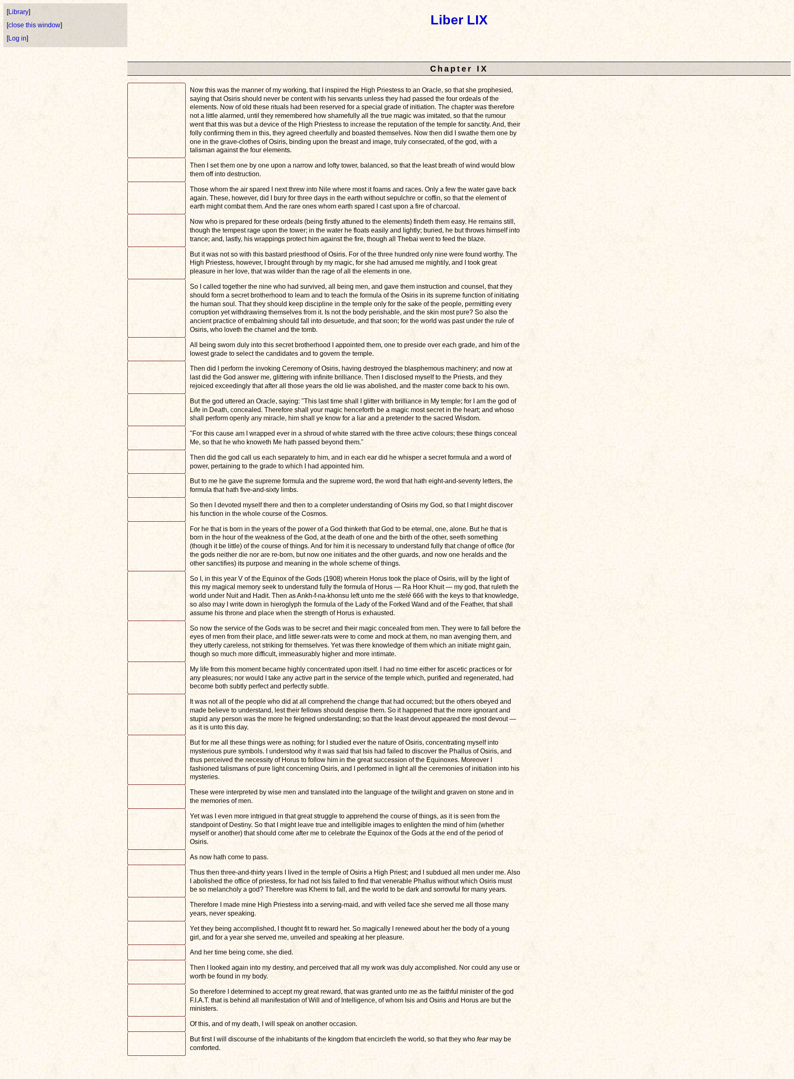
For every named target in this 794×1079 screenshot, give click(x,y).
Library (18, 11)
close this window (34, 25)
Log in (17, 38)
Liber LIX (459, 19)
